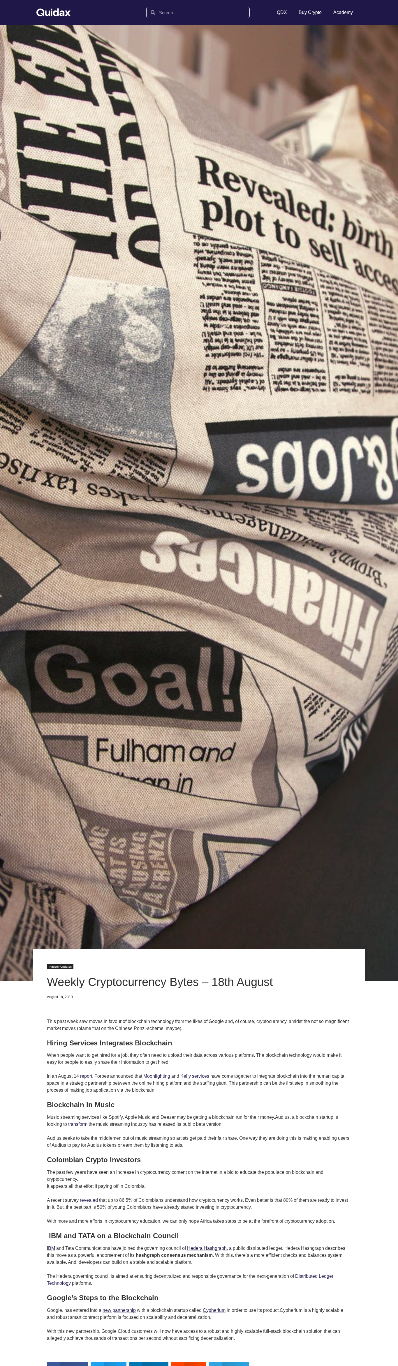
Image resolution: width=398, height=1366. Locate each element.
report (86, 1076)
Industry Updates (60, 966)
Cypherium (214, 1310)
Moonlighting (156, 1076)
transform (77, 1124)
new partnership (119, 1310)
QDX (282, 12)
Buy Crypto (310, 12)
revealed (89, 1200)
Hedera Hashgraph (207, 1248)
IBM (51, 1248)
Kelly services (194, 1076)
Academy (343, 12)
